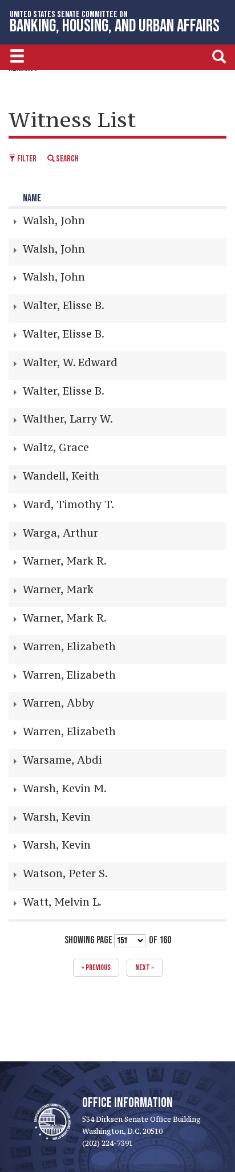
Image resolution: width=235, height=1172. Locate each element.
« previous (96, 967)
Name (32, 198)
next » (144, 967)
